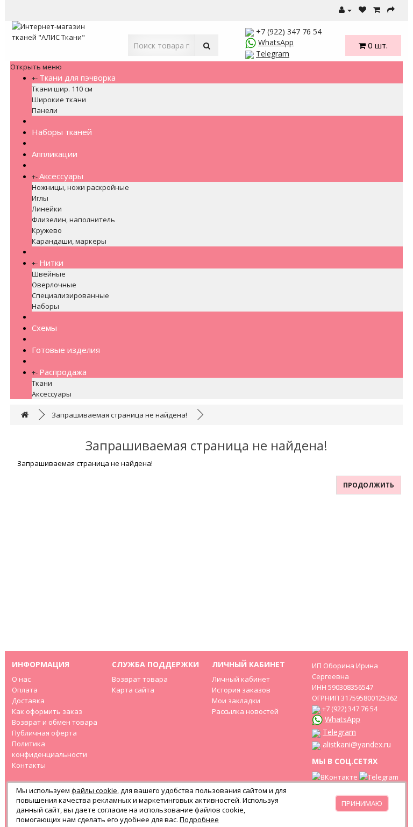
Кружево (47, 230)
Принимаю (361, 803)
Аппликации (54, 154)
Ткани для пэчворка (77, 77)
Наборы (45, 306)
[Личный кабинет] (345, 10)
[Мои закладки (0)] (362, 10)
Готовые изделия (66, 349)
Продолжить (368, 485)
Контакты (29, 765)
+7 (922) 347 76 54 (289, 31)
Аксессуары (61, 176)
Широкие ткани (59, 99)
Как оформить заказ (47, 711)
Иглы (40, 198)
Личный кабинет (241, 679)
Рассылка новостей (245, 711)
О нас (21, 679)
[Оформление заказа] (391, 10)
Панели (45, 110)
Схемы (44, 327)
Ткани (42, 383)
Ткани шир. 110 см (62, 89)
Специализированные (70, 295)
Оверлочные (54, 284)
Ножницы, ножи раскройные (80, 187)
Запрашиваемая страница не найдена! (119, 415)
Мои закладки (236, 700)
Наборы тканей (62, 131)
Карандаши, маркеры (69, 241)
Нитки (51, 262)
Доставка (28, 700)
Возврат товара (140, 679)
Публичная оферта (44, 733)
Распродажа (63, 371)
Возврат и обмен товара (54, 722)
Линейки (47, 209)
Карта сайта (133, 690)
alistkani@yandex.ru (357, 744)
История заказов (241, 690)
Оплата (25, 690)
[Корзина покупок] (376, 10)
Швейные (49, 274)
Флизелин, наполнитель (73, 219)
